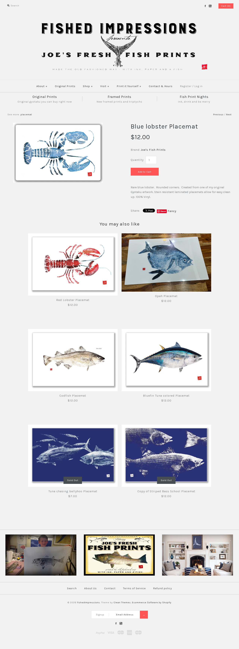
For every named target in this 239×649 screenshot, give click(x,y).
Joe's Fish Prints (153, 150)
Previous (218, 114)
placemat (26, 114)
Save (163, 211)
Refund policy (162, 588)
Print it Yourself (129, 86)
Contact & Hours (161, 86)
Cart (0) (226, 6)
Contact (110, 588)
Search (72, 588)
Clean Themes (122, 602)
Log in (198, 86)
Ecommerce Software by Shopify (151, 602)
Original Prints (65, 86)
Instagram (210, 6)
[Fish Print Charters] (40, 575)
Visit (104, 86)
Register (186, 86)
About (41, 86)
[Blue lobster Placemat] (58, 125)
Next (229, 114)
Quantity (137, 160)
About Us (90, 588)
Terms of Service (134, 588)
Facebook (205, 6)
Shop (88, 86)
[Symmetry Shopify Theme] (119, 575)
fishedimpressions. (88, 602)
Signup (100, 614)
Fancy (172, 211)
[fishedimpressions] (119, 22)
